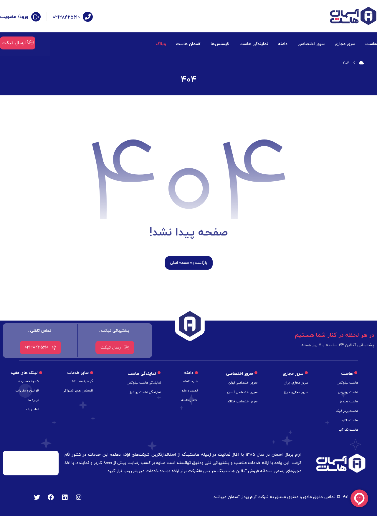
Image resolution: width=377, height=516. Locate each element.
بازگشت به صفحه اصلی (188, 262)
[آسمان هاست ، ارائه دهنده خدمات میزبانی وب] (353, 16)
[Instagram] (78, 497)
